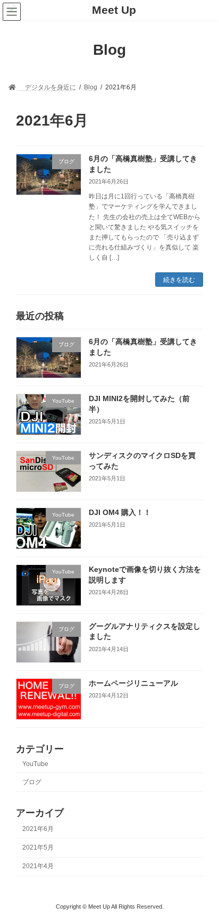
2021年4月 (38, 866)
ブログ (31, 782)
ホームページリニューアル (133, 683)
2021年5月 (38, 847)
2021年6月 (38, 829)
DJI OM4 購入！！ (120, 513)
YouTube (35, 764)
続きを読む (179, 280)
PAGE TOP (203, 883)
